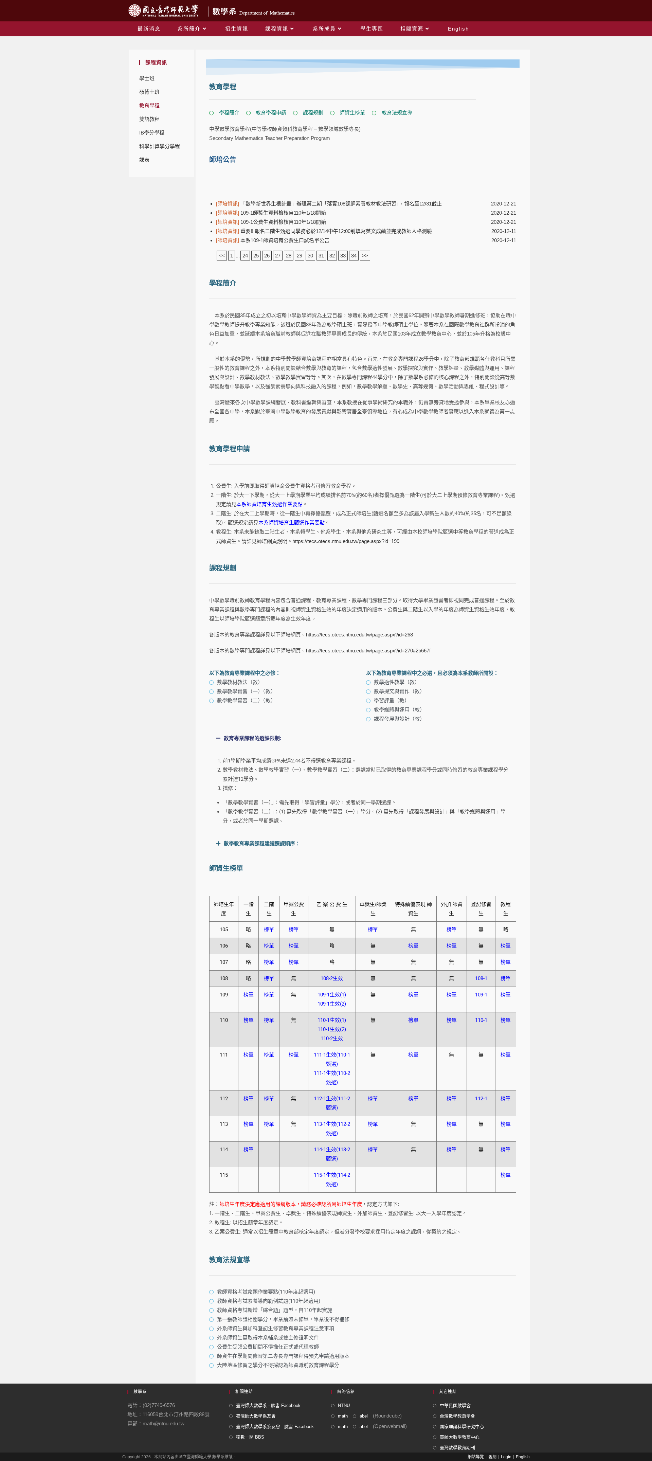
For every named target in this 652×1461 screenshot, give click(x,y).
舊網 (492, 1457)
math (343, 1416)
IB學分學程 (151, 133)
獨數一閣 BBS (250, 1437)
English (523, 1457)
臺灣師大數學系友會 (256, 1416)
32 (332, 255)
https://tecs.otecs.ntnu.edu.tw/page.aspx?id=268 (359, 634)
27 (277, 255)
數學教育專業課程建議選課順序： (262, 844)
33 (343, 255)
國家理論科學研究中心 (462, 1426)
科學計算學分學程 (159, 146)
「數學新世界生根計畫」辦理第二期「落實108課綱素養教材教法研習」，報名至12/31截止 (329, 203)
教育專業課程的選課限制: (252, 738)
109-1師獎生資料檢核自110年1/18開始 (271, 213)
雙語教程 (149, 119)
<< (222, 255)
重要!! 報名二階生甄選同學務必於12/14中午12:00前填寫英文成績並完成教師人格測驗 (324, 231)
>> (365, 255)
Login (506, 1457)
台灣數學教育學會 (457, 1416)
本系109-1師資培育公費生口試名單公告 (272, 240)
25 (256, 255)
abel (364, 1416)
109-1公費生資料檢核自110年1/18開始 (271, 222)
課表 (144, 160)
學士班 (147, 78)
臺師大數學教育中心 (459, 1437)
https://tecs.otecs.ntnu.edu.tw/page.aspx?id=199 (345, 541)
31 (321, 255)
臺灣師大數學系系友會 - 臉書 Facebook (275, 1426)
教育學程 (149, 105)
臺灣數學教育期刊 (457, 1447)
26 (267, 255)
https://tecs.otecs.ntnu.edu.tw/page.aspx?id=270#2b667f (368, 650)
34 (354, 255)
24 (245, 255)
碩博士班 (149, 92)
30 (310, 255)
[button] (362, 738)
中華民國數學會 (455, 1405)
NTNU (344, 1405)
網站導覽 (476, 1457)
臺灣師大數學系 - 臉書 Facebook (268, 1405)
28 (288, 255)
